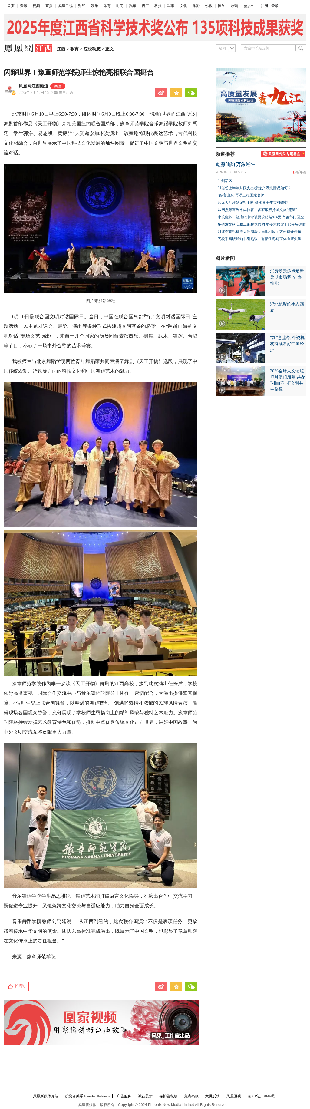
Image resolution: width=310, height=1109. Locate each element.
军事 (170, 6)
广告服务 (124, 1096)
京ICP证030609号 (261, 1096)
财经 (81, 6)
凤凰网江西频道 (33, 86)
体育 (107, 6)
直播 (49, 6)
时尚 (120, 6)
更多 (247, 6)
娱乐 (94, 6)
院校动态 (92, 49)
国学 (221, 6)
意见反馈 (212, 1096)
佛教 (209, 6)
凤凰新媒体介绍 (45, 1096)
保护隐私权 (168, 1096)
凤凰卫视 (65, 6)
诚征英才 (145, 1096)
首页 (11, 6)
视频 (36, 6)
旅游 (196, 6)
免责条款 (191, 1096)
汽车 (132, 6)
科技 (158, 6)
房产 (145, 6)
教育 (74, 49)
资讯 (23, 6)
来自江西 (46, 93)
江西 (61, 49)
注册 (264, 6)
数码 (234, 6)
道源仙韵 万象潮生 (236, 164)
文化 (183, 6)
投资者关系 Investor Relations (87, 1096)
